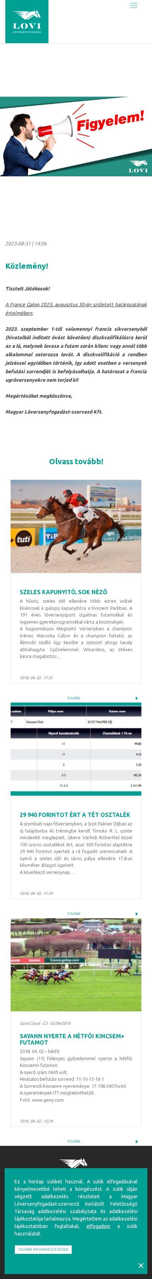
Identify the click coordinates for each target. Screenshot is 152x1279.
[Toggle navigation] (133, 6)
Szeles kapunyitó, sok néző (63, 592)
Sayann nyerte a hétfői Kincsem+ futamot (72, 1039)
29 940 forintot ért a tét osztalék (75, 815)
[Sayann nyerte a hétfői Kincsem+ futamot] (76, 964)
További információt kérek (43, 1249)
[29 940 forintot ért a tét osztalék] (76, 749)
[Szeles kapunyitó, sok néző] (76, 526)
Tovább (73, 698)
